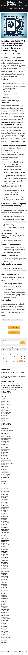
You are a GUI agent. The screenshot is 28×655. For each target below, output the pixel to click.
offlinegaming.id (5, 532)
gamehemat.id (4, 580)
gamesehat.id (4, 636)
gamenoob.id (4, 626)
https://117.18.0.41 (5, 407)
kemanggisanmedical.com (7, 463)
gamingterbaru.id (5, 524)
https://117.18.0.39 (5, 401)
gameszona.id (4, 573)
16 (24, 356)
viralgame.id (4, 640)
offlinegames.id (4, 499)
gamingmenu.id (4, 549)
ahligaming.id (4, 574)
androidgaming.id (5, 491)
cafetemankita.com (5, 449)
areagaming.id (4, 560)
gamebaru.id (4, 629)
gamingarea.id (4, 554)
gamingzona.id (4, 555)
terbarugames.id (5, 540)
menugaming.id (4, 558)
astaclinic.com (4, 472)
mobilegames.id (4, 502)
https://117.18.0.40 (5, 417)
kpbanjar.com (4, 461)
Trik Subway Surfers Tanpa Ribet (14, 3)
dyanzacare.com (5, 477)
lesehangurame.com (5, 428)
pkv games (3, 481)
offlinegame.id (4, 530)
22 (21, 358)
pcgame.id (3, 535)
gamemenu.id (4, 587)
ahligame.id (4, 595)
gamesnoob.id (4, 620)
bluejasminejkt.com (5, 444)
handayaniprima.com (6, 436)
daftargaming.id (4, 612)
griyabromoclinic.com (6, 479)
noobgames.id (4, 631)
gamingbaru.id (4, 604)
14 (17, 356)
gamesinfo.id (4, 500)
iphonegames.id (4, 496)
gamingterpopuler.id (5, 618)
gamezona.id (4, 588)
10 (3, 356)
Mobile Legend (6, 319)
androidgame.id (4, 488)
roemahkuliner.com (5, 433)
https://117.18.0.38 (5, 410)
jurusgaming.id (4, 557)
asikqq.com (3, 396)
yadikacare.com (4, 471)
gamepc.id (3, 497)
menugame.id (4, 601)
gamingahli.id (4, 552)
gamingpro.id (4, 607)
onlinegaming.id (5, 533)
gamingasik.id (4, 551)
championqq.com (5, 415)
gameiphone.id (4, 494)
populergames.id (5, 628)
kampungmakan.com (6, 438)
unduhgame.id (4, 642)
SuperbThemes (14, 652)
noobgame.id (4, 639)
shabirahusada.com (5, 469)
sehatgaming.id (4, 614)
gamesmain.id (4, 568)
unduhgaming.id (5, 609)
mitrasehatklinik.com (6, 460)
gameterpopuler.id (5, 637)
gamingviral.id (4, 606)
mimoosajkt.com (5, 452)
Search (4, 340)
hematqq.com (4, 418)
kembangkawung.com (6, 453)
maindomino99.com (5, 409)
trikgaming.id (4, 519)
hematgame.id (4, 598)
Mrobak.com (4, 445)
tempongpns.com (5, 431)
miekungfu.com (4, 447)
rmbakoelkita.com (5, 441)
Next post (14, 332)
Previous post (14, 327)
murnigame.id (4, 590)
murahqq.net (4, 406)
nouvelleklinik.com (5, 466)
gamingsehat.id (4, 610)
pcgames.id (3, 536)
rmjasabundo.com (5, 450)
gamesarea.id (4, 591)
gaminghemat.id (5, 544)
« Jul (14, 367)
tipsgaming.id (4, 518)
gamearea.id (4, 593)
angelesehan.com (5, 442)
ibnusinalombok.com (6, 474)
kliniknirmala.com (5, 464)
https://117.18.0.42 (5, 404)
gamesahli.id (4, 569)
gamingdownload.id (5, 602)
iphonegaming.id (5, 527)
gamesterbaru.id (5, 507)
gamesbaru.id (4, 623)
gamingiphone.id (5, 514)
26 (10, 361)
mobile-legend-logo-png (16, 319)
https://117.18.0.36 (5, 398)
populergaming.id (5, 615)
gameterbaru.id (4, 510)
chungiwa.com (4, 455)
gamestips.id (4, 508)
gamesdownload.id (5, 625)
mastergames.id (4, 599)
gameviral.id (4, 632)
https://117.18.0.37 (5, 413)
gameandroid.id (4, 492)
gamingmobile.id (5, 516)
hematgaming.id (5, 571)
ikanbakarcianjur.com (6, 457)
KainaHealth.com (5, 468)
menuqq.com (4, 421)
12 (10, 356)
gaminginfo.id (4, 543)
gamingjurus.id (4, 547)
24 (3, 361)
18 (6, 358)
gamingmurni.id (4, 546)
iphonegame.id (4, 525)
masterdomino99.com (6, 412)
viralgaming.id (4, 617)
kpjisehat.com (4, 458)
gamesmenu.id (4, 563)
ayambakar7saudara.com (7, 430)
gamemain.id (4, 584)
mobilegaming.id (5, 529)
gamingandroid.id (5, 522)
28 (17, 361)
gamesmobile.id (4, 503)
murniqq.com (4, 420)
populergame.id (4, 643)
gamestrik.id (4, 511)
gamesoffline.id (4, 505)
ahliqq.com (3, 399)
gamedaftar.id (4, 634)
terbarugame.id (4, 538)
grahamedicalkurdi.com (6, 475)
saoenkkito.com (4, 434)
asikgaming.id (4, 562)
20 (14, 358)
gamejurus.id (4, 585)
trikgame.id (3, 489)
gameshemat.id (4, 577)
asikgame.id (4, 596)
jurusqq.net (4, 402)
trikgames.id (4, 513)
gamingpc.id (4, 521)
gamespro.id (4, 621)
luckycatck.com (4, 439)
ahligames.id (4, 579)
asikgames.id (4, 582)
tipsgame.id (4, 541)
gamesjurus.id (4, 566)
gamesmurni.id (4, 565)
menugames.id (4, 576)
